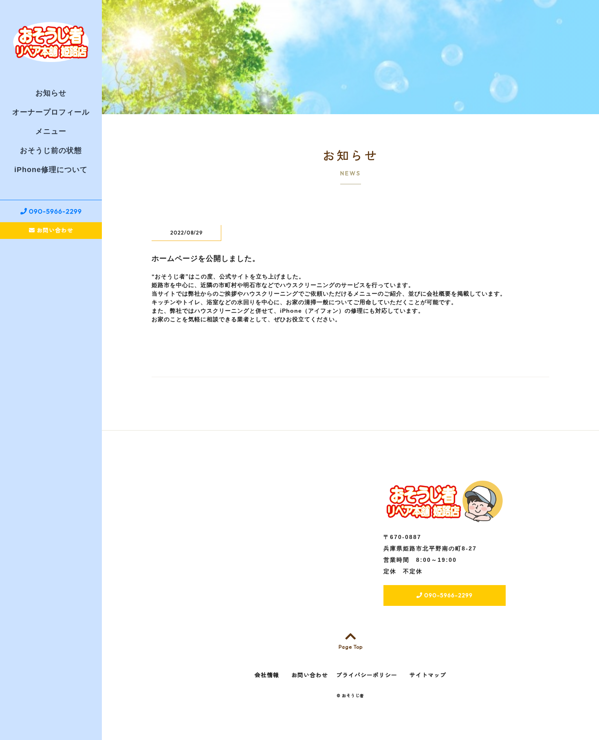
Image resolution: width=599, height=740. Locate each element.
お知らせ (50, 93)
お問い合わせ (54, 230)
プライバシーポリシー (366, 675)
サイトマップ (428, 675)
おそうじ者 (353, 695)
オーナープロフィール (51, 112)
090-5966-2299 (54, 211)
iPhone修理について (51, 170)
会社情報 (267, 675)
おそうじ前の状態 (51, 150)
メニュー (50, 131)
